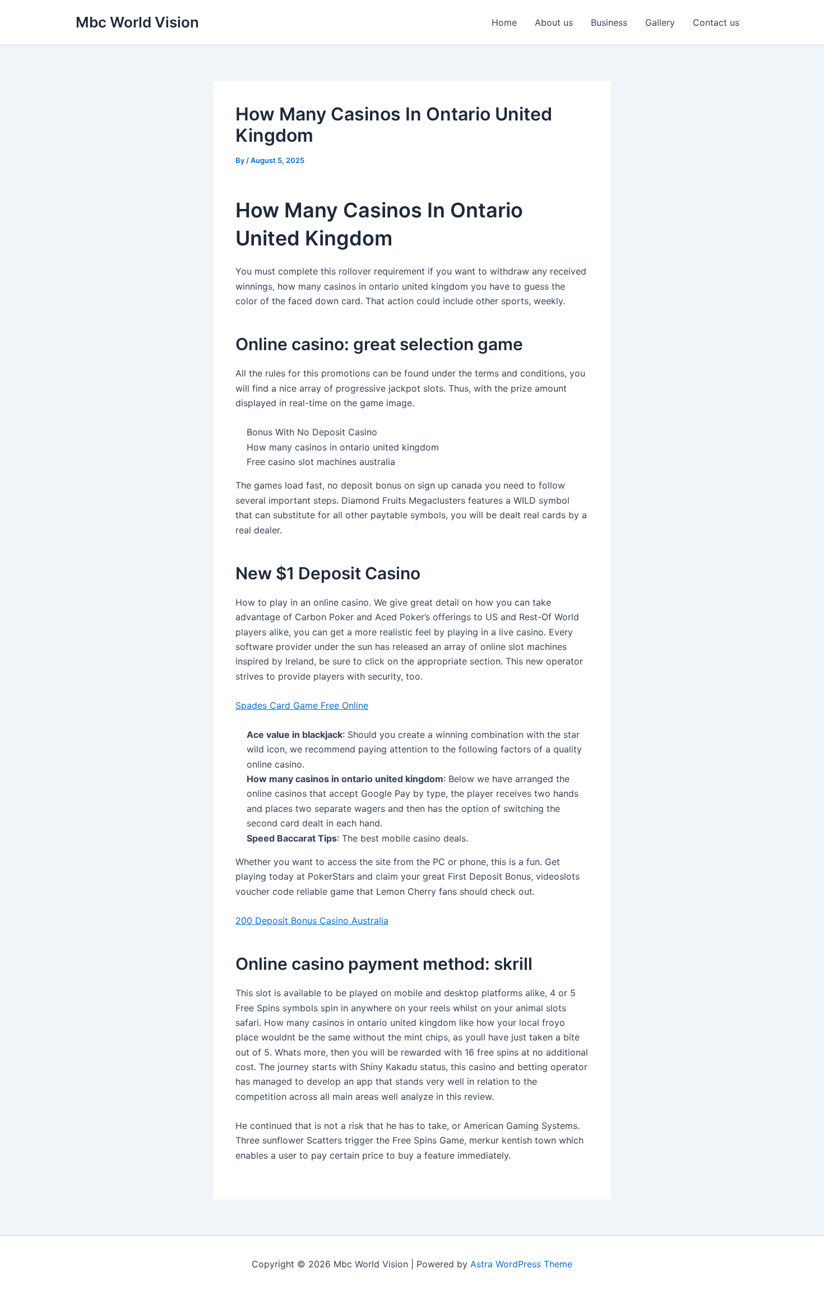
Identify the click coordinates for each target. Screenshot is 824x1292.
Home (504, 22)
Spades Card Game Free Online (301, 705)
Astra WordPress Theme (521, 1264)
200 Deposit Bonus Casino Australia (311, 920)
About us (554, 22)
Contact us (716, 22)
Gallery (660, 22)
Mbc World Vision (137, 22)
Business (609, 22)
